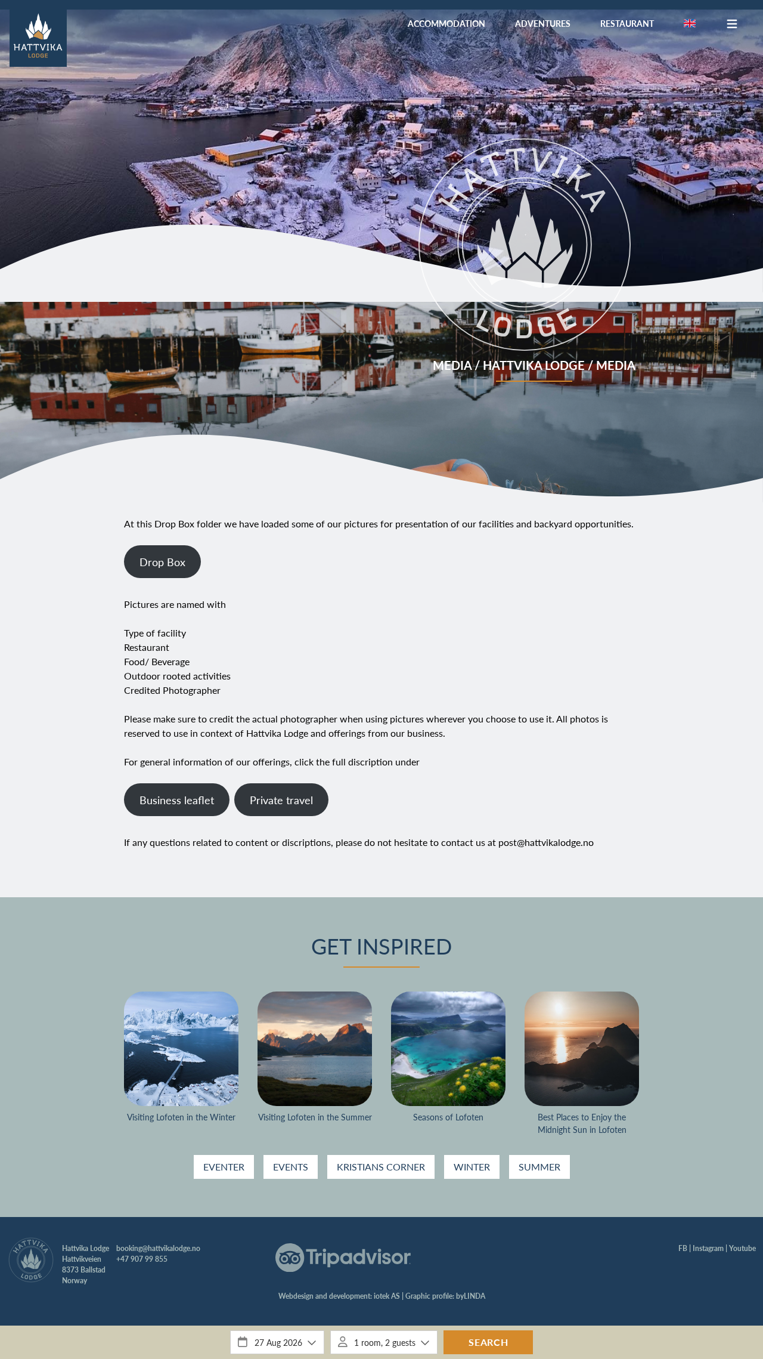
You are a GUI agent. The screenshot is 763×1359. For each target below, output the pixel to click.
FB (682, 1248)
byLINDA (470, 1296)
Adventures (542, 23)
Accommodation (446, 23)
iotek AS (387, 1296)
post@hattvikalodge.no (546, 842)
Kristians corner (381, 1166)
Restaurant (627, 23)
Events (290, 1166)
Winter (472, 1166)
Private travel (281, 799)
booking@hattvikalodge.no (158, 1248)
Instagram (708, 1248)
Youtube (742, 1248)
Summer (539, 1166)
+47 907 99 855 (142, 1259)
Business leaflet (176, 799)
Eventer (223, 1166)
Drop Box (162, 561)
